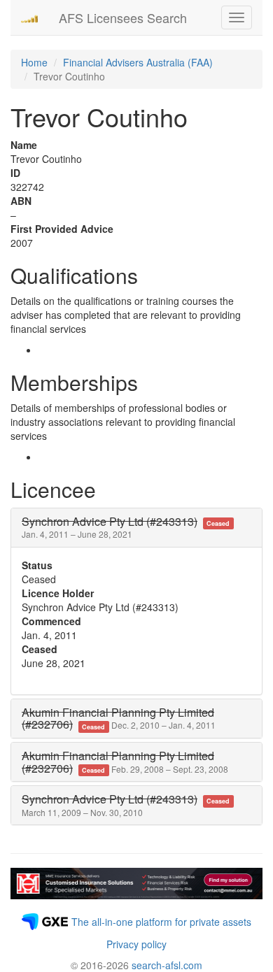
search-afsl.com (167, 965)
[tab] (136, 527)
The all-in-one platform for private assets (161, 922)
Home (34, 62)
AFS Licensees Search (123, 17)
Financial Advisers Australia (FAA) (138, 62)
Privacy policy (136, 944)
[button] (128, 527)
